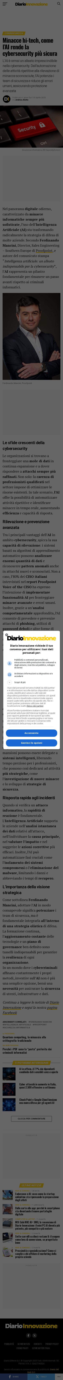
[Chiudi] (6, 635)
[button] (31, 682)
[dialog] (31, 690)
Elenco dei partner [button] (35, 706)
